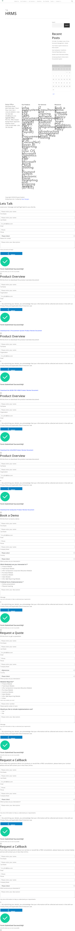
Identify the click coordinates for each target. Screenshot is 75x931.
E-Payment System (28, 172)
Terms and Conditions (62, 123)
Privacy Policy (60, 118)
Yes (3, 711)
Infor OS (28, 151)
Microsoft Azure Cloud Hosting (29, 165)
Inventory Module (7, 575)
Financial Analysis (45, 122)
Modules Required (7, 682)
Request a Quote (61, 113)
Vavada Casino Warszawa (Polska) (60, 54)
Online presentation (8, 584)
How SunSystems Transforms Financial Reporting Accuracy (59, 51)
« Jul (53, 94)
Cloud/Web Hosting (45, 137)
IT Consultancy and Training (45, 111)
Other (4, 698)
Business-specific (17, 86)
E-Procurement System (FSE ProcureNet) (29, 138)
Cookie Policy (60, 129)
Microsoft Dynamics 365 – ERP (29, 156)
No (3, 713)
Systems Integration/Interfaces (45, 126)
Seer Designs (25, 199)
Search (53, 22)
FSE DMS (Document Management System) (29, 118)
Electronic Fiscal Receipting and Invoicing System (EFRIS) (29, 182)
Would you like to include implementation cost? (16, 709)
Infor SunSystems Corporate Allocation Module (17, 571)
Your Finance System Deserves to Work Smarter (60, 46)
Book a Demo (60, 109)
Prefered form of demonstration (12, 582)
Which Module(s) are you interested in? (14, 564)
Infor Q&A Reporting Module (11, 579)
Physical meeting (7, 586)
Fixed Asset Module (8, 568)
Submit (13, 254)
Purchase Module (7, 573)
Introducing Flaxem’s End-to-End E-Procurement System (60, 58)
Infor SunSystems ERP (29, 110)
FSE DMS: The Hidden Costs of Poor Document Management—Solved (60, 42)
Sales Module (6, 577)
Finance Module (7, 566)
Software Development (45, 117)
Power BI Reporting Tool (29, 147)
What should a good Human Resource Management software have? (29, 82)
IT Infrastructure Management (45, 131)
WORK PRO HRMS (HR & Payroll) (28, 128)
